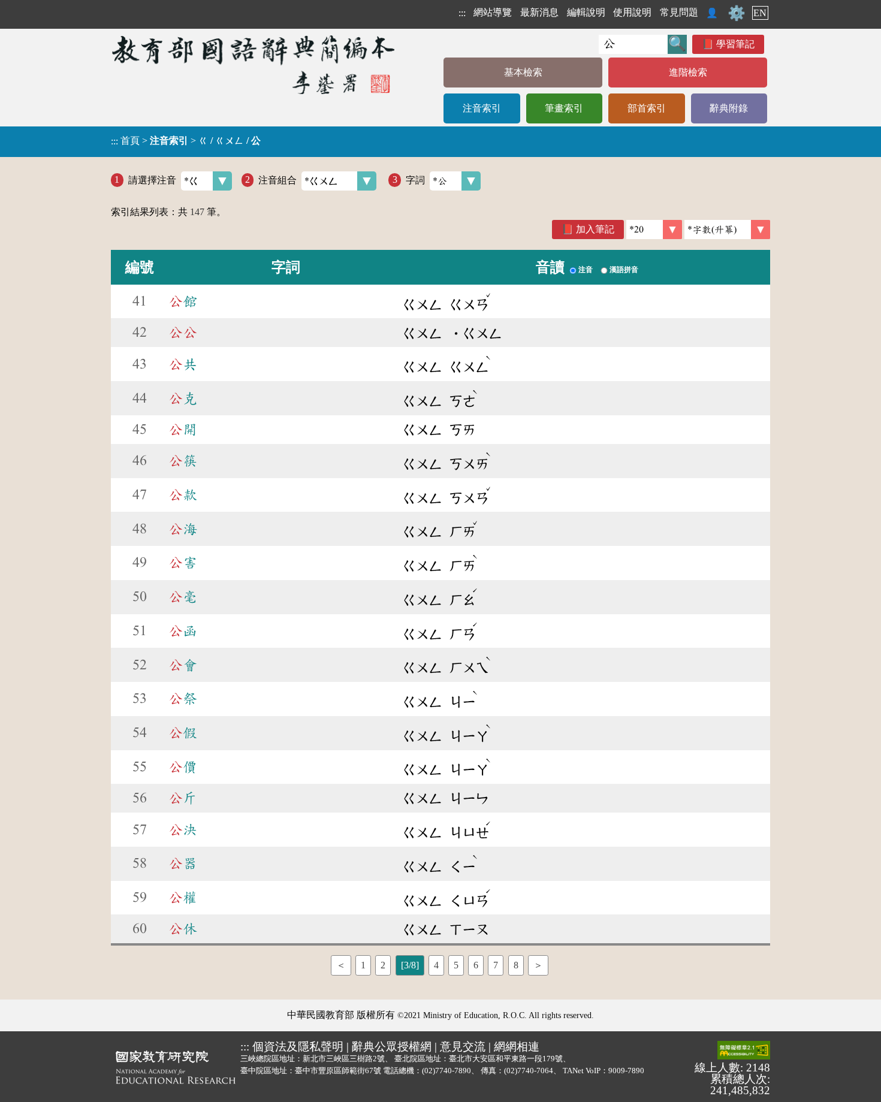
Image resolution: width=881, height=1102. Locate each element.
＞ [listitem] (538, 965)
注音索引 (482, 108)
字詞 (415, 179)
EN (760, 13)
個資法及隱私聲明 (297, 1046)
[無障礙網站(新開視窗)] (743, 1051)
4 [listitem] (436, 965)
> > (186, 140)
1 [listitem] (363, 965)
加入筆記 (595, 229)
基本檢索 (523, 72)
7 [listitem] (495, 965)
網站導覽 (492, 12)
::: (462, 13)
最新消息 (539, 12)
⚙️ (737, 13)
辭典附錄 (729, 108)
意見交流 (462, 1046)
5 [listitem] (456, 965)
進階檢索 (688, 72)
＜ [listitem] (341, 965)
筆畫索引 (564, 108)
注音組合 (277, 179)
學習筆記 (735, 44)
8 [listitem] (516, 965)
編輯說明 (586, 12)
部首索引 (646, 108)
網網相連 (516, 1046)
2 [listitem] (383, 965)
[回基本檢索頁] (254, 64)
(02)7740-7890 (446, 1070)
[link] (727, 229)
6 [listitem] (475, 965)
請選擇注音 (152, 179)
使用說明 (632, 12)
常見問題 (679, 12)
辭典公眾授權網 (392, 1046)
